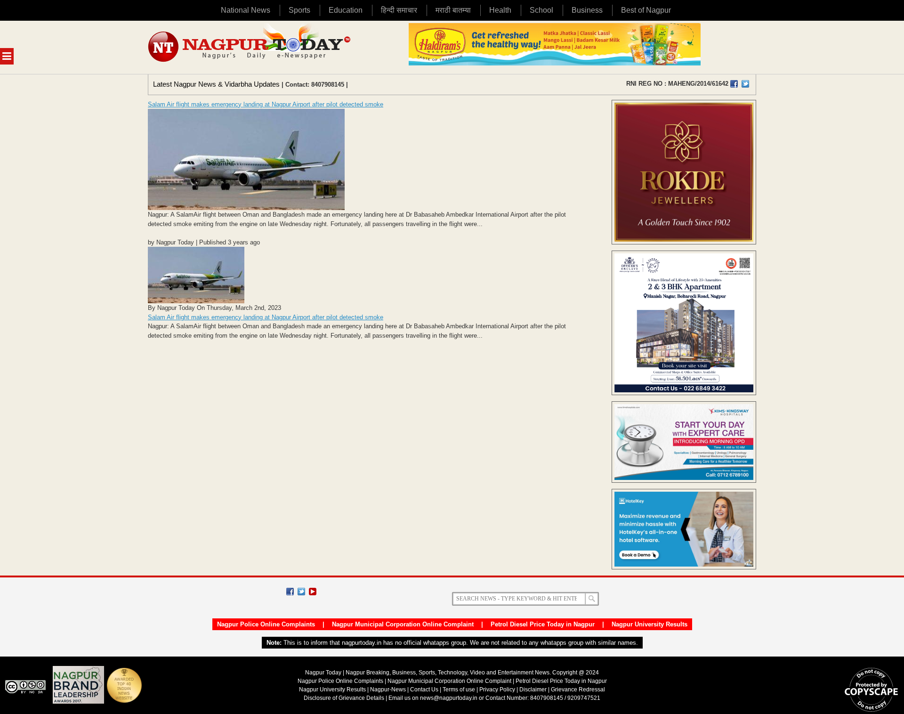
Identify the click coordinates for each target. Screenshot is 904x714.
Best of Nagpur (646, 10)
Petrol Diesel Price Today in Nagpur (543, 624)
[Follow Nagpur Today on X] (301, 591)
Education (346, 10)
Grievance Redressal (578, 689)
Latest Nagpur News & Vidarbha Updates (216, 84)
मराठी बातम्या (453, 10)
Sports (299, 10)
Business (587, 10)
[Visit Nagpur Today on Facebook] (734, 84)
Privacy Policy (497, 689)
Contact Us (424, 689)
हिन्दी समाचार (399, 10)
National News (245, 10)
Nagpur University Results (649, 624)
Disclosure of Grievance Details (344, 698)
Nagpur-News (388, 689)
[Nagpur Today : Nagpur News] (250, 47)
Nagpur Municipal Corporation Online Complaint (403, 624)
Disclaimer (533, 689)
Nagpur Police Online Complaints (266, 624)
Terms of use (459, 689)
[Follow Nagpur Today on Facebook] (290, 591)
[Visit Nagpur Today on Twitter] (745, 84)
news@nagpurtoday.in (448, 698)
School (541, 10)
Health (500, 10)
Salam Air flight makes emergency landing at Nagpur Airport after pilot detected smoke (265, 104)
